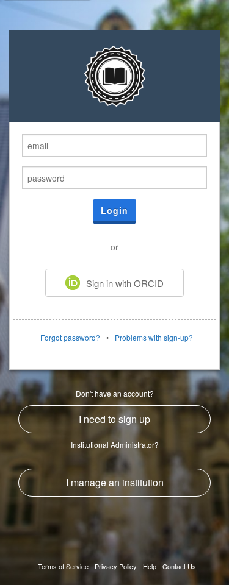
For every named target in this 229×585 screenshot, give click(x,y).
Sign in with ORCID (125, 283)
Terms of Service (63, 566)
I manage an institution (115, 482)
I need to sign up (114, 419)
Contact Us (179, 566)
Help (149, 566)
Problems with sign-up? (154, 337)
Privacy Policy (116, 566)
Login (114, 210)
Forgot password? (70, 337)
